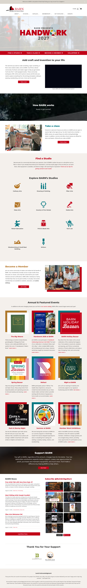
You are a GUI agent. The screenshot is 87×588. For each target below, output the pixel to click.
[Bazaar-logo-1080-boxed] (71, 313)
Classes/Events (16, 509)
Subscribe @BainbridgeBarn (58, 479)
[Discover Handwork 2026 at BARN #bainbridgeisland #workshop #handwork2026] (54, 528)
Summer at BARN (43, 428)
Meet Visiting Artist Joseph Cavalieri (17, 495)
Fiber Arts (15, 527)
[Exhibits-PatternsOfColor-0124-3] (71, 405)
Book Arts (15, 490)
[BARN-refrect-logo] (44, 359)
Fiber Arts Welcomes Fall (13, 514)
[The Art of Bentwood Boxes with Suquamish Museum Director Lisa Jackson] (54, 487)
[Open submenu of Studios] (28, 14)
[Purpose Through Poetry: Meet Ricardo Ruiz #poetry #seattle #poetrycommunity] (72, 487)
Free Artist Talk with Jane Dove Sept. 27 (19, 482)
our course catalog (46, 306)
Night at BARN (70, 382)
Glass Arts (22, 509)
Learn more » (12, 348)
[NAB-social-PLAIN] (71, 359)
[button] (6, 138)
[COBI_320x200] (37, 554)
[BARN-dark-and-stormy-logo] (18, 405)
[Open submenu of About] (19, 14)
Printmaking (20, 490)
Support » (62, 1)
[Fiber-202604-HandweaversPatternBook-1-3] (18, 313)
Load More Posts (22, 534)
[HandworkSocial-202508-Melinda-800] (44, 313)
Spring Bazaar (17, 382)
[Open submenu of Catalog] (38, 14)
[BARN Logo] (14, 6)
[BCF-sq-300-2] (50, 552)
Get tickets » (76, 390)
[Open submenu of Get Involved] (63, 14)
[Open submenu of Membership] (50, 14)
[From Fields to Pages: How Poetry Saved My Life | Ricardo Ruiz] (54, 497)
